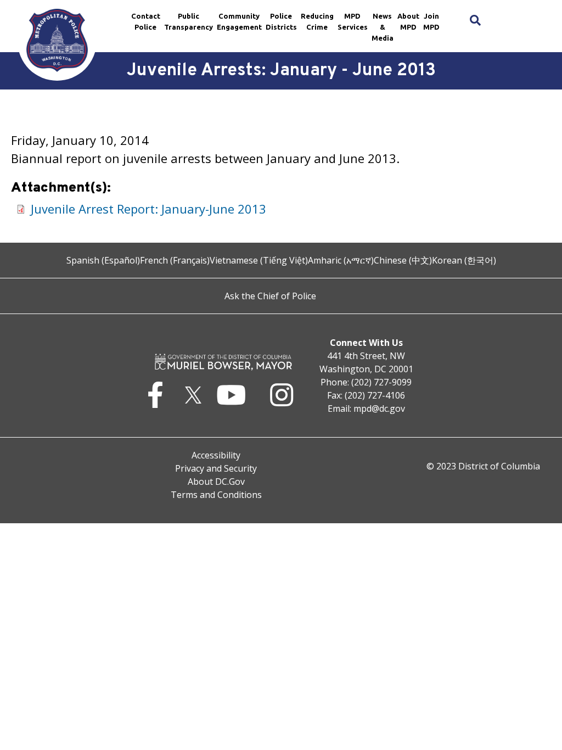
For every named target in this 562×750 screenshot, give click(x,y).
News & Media (383, 27)
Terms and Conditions (216, 495)
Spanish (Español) (103, 260)
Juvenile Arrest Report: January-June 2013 (148, 208)
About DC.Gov (216, 481)
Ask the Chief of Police (270, 296)
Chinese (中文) (403, 260)
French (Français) (175, 260)
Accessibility (216, 455)
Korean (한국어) (464, 260)
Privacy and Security (216, 468)
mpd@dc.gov (379, 408)
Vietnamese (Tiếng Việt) (259, 260)
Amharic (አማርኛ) (341, 260)
